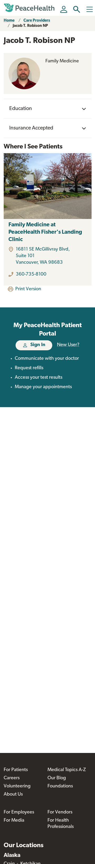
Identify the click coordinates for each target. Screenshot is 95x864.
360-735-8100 (31, 274)
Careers (12, 778)
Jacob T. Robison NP (30, 26)
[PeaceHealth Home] (30, 8)
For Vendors (60, 812)
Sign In (37, 345)
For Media (14, 820)
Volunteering (17, 786)
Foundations (60, 786)
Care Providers (36, 21)
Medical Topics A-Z (67, 770)
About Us (13, 794)
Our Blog (57, 778)
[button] (76, 9)
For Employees (19, 812)
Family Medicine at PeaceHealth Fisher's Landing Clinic (45, 232)
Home (9, 21)
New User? (68, 345)
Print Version (28, 289)
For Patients (16, 770)
